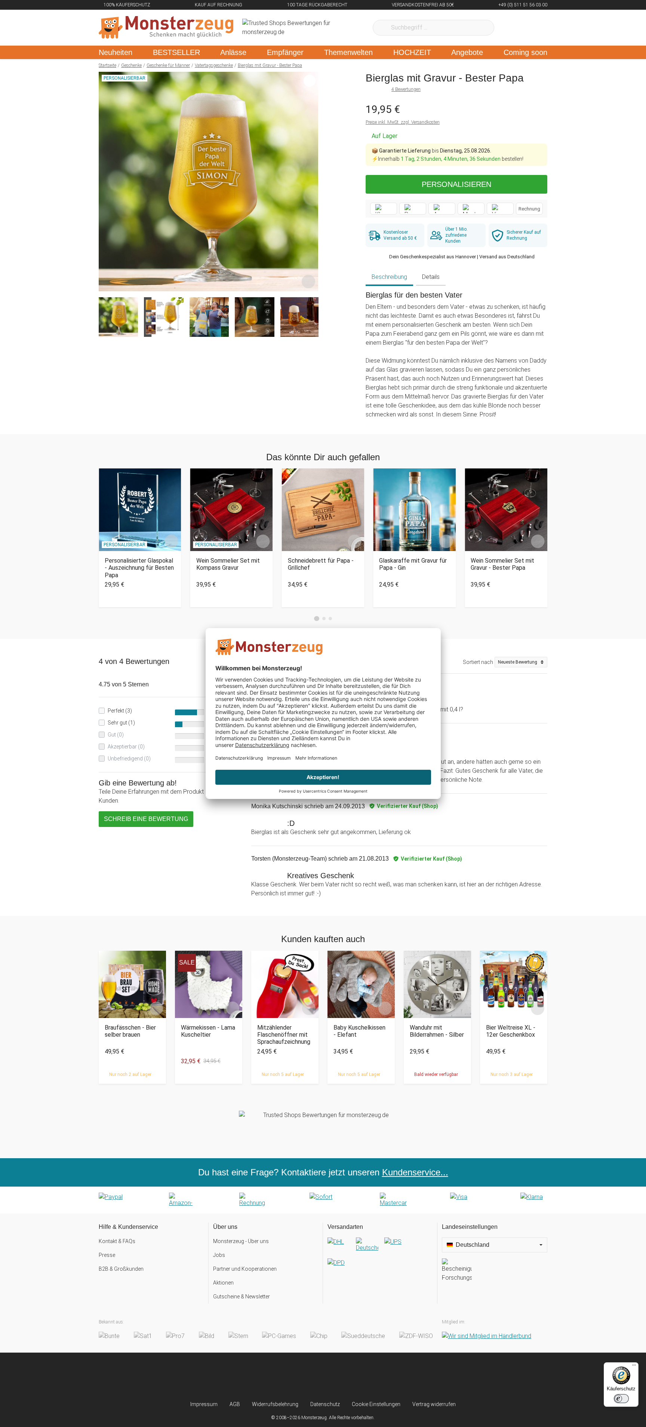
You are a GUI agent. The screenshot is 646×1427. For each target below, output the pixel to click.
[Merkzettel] (509, 27)
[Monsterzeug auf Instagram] (278, 1377)
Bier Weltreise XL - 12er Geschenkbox (510, 1031)
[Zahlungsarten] (323, 1200)
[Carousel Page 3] (330, 618)
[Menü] (634, 1366)
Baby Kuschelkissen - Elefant (359, 1031)
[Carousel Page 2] (324, 618)
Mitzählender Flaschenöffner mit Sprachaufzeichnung (283, 1034)
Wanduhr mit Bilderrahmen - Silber (437, 1031)
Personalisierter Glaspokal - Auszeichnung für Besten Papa (139, 567)
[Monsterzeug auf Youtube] (367, 1377)
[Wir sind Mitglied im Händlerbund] (486, 1336)
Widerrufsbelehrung (275, 1404)
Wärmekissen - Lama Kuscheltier (208, 1031)
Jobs (219, 1255)
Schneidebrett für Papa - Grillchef (321, 564)
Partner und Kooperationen (245, 1269)
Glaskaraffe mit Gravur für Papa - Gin (413, 564)
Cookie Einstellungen (376, 1404)
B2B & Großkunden (121, 1269)
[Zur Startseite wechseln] (166, 28)
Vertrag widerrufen (434, 1404)
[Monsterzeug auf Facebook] (308, 1377)
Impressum (204, 1404)
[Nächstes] (310, 181)
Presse (107, 1255)
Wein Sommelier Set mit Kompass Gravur (228, 564)
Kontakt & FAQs (117, 1241)
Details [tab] (431, 276)
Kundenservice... (415, 1172)
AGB (235, 1404)
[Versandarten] (380, 1258)
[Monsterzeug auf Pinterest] (338, 1377)
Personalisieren (456, 184)
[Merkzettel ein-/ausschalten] (308, 281)
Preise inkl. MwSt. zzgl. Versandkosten (403, 122)
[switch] (621, 1398)
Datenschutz (325, 1404)
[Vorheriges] (106, 181)
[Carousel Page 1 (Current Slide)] (316, 618)
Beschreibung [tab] (389, 276)
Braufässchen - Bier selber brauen (130, 1031)
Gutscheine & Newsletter (241, 1297)
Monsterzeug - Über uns (241, 1241)
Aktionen (223, 1283)
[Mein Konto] (531, 27)
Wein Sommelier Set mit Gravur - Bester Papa (502, 564)
